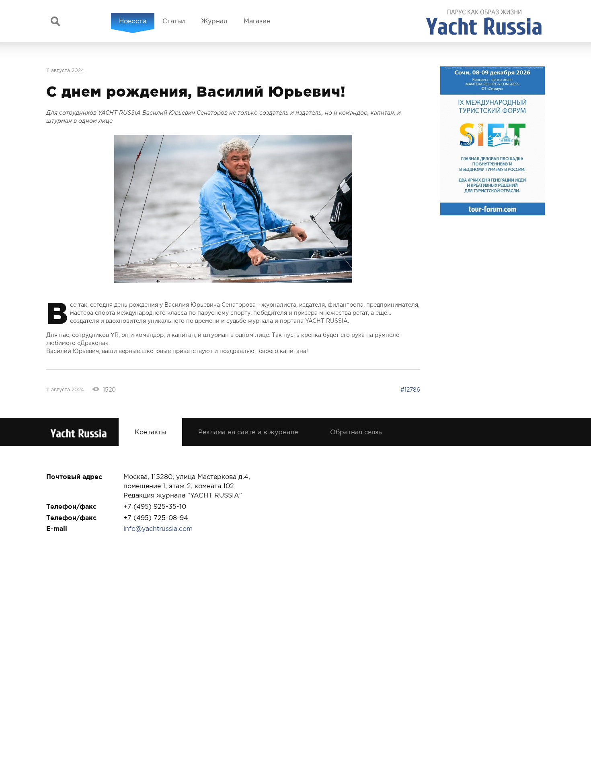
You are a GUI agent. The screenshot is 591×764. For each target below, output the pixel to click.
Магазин (257, 21)
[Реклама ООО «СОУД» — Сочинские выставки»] (492, 140)
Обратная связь (356, 432)
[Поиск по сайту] (55, 21)
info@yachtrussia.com (158, 528)
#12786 (410, 389)
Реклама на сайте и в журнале (248, 432)
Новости (132, 21)
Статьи (173, 21)
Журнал (214, 21)
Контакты (150, 432)
